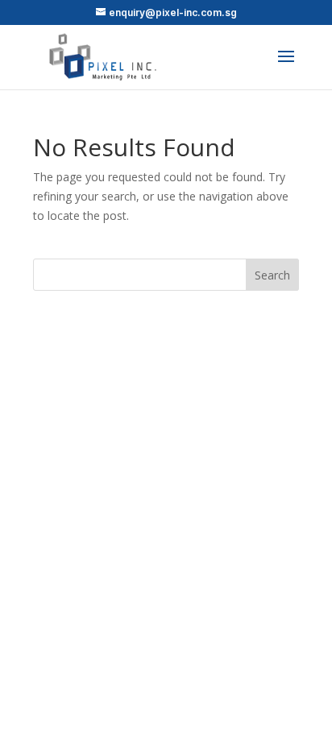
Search (272, 275)
